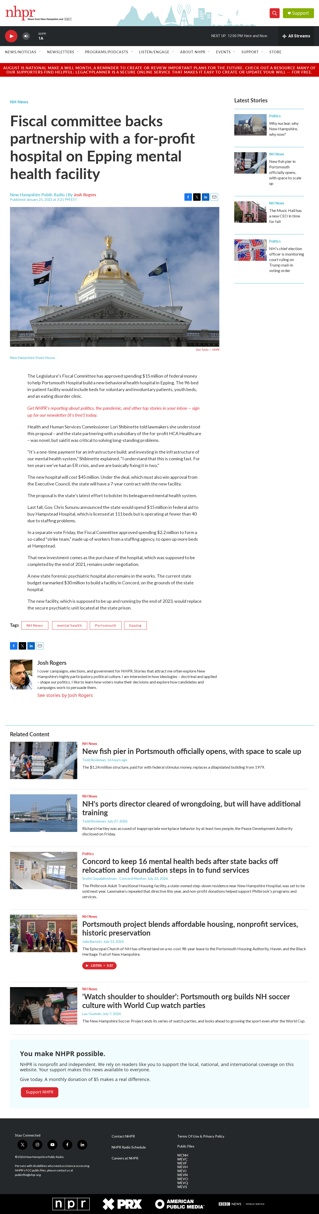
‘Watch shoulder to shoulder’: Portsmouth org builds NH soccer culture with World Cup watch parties (186, 1000)
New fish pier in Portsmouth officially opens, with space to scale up (285, 172)
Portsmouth (105, 625)
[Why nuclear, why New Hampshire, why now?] (250, 124)
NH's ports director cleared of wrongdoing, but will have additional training (191, 807)
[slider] (34, 36)
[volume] (26, 36)
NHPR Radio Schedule (129, 1147)
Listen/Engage (154, 51)
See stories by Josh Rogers (65, 695)
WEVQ (182, 1183)
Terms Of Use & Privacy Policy (200, 1136)
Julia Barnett (92, 941)
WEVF (182, 1163)
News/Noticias (20, 51)
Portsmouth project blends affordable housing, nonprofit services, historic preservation (190, 928)
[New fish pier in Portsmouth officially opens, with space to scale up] (250, 163)
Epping (135, 625)
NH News (19, 102)
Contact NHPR (123, 1136)
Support (300, 13)
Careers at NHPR (125, 1158)
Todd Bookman (94, 760)
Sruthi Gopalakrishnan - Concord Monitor (114, 878)
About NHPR (192, 51)
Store (275, 51)
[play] (11, 36)
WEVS (182, 1187)
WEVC (182, 1159)
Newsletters (60, 51)
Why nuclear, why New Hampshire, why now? (284, 128)
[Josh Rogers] (21, 674)
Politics (275, 115)
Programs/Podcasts (106, 51)
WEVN (182, 1175)
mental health (69, 625)
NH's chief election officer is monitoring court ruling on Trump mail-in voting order (286, 259)
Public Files (185, 1146)
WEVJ (181, 1171)
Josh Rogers (85, 195)
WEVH (182, 1167)
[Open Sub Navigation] (40, 52)
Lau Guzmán (91, 1014)
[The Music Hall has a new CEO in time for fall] (250, 212)
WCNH (182, 1155)
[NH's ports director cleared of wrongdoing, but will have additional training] (43, 813)
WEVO (182, 1179)
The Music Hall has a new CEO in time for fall (285, 216)
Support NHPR (39, 1092)
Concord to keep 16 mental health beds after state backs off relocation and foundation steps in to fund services (180, 865)
